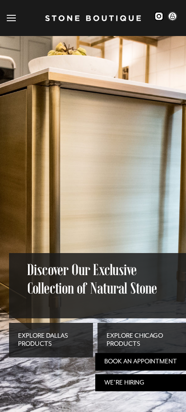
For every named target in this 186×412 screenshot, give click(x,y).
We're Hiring (124, 382)
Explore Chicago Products (135, 340)
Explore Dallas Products (43, 340)
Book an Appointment (140, 361)
